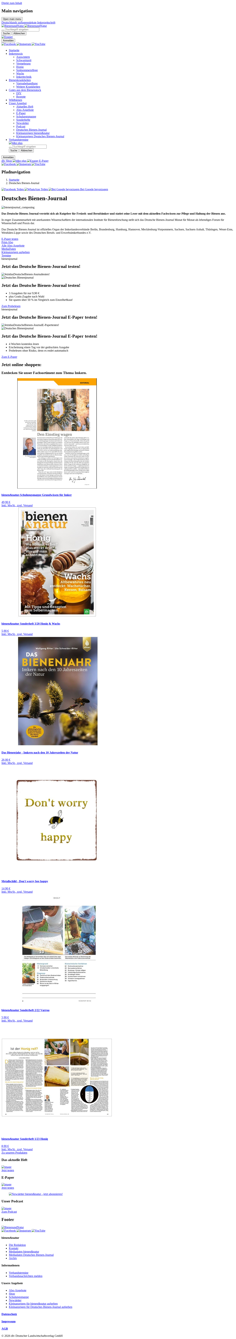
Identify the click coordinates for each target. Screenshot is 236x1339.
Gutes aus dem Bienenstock (25, 90)
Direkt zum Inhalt (11, 3)
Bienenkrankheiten (20, 80)
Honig (20, 66)
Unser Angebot (18, 103)
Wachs (20, 73)
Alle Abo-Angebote (13, 245)
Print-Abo (7, 242)
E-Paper (21, 113)
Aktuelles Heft (24, 106)
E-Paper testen (9, 239)
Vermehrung (23, 63)
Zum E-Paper (9, 356)
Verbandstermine (18, 139)
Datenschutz (9, 1314)
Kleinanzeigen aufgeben (15, 252)
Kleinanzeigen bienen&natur (33, 133)
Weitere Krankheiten (28, 86)
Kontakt (13, 1248)
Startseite (14, 50)
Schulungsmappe (26, 116)
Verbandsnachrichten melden (25, 1276)
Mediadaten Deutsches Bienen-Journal (31, 1254)
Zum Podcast (9, 1211)
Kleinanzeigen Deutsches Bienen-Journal (40, 136)
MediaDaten (8, 248)
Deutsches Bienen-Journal (31, 129)
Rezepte (21, 96)
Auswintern (23, 56)
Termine (6, 255)
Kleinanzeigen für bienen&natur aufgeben (33, 1303)
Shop (12, 1293)
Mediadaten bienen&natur (24, 1251)
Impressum (8, 1321)
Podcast (20, 126)
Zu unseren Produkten (14, 1152)
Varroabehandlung (27, 83)
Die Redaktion (17, 1245)
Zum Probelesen (10, 306)
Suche (6, 33)
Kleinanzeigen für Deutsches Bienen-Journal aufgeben (40, 1306)
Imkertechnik (24, 76)
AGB (4, 1328)
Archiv (13, 1258)
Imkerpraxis (16, 53)
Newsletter (22, 123)
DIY (19, 93)
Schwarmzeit (23, 60)
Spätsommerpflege (27, 70)
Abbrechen (19, 33)
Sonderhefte (23, 119)
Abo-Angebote (25, 109)
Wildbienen (15, 100)
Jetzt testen (7, 1170)
